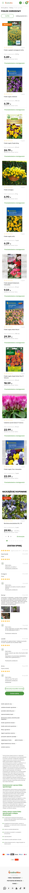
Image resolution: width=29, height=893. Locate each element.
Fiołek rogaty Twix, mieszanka (12, 469)
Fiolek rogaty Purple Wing (11, 143)
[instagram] (12, 888)
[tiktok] (20, 888)
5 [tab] (15, 540)
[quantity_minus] (5, 536)
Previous (3, 514)
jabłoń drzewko (19, 740)
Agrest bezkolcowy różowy (8, 743)
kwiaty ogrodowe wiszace (8, 722)
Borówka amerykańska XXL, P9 (13, 523)
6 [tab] (17, 540)
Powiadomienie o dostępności (14, 63)
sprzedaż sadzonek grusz (7, 711)
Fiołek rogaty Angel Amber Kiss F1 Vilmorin (14, 376)
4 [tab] (13, 540)
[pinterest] (24, 888)
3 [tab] (11, 540)
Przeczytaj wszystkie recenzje (14, 688)
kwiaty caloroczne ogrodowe (8, 726)
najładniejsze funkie (6, 740)
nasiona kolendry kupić (7, 714)
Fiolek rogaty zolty (9, 236)
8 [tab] (22, 540)
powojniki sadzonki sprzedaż (8, 736)
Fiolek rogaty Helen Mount (11, 329)
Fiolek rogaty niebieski (10, 96)
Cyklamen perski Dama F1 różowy (13, 422)
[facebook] (8, 888)
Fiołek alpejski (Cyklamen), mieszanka (11, 283)
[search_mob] (20, 2)
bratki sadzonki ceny (6, 704)
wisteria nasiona (5, 747)
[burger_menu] (3, 3)
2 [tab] (9, 540)
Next (25, 514)
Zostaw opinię (14, 693)
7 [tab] (19, 540)
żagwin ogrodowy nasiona (8, 733)
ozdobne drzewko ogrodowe (8, 707)
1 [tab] (7, 540)
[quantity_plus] (10, 536)
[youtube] (16, 888)
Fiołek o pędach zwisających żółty (14, 50)
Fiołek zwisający (8, 190)
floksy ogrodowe (5, 729)
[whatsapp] (4, 888)
